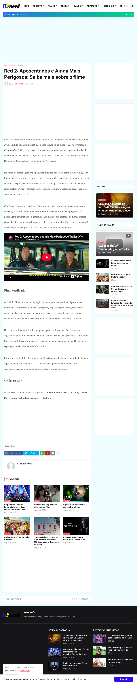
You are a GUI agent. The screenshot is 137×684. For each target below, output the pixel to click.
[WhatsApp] (42, 453)
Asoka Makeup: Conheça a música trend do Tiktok (120, 648)
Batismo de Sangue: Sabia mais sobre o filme (45, 505)
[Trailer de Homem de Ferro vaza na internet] (54, 666)
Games (77, 6)
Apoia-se (15, 15)
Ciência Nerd (24, 463)
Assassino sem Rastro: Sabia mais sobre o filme (74, 538)
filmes (20, 65)
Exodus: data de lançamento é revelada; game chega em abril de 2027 (122, 304)
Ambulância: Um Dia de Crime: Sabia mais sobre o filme (121, 288)
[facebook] (122, 14)
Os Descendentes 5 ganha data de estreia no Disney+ (120, 636)
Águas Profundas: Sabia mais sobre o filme (74, 505)
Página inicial (10, 65)
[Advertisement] (68, 40)
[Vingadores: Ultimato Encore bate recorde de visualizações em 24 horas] (54, 652)
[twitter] (126, 14)
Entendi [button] (123, 679)
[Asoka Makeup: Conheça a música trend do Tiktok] (99, 650)
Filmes (51, 6)
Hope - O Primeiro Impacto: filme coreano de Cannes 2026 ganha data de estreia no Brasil (46, 541)
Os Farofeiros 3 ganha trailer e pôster (17, 538)
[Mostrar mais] (58, 453)
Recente (37, 6)
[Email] (52, 453)
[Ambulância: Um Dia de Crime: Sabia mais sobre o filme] (102, 289)
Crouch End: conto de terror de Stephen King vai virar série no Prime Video (75, 637)
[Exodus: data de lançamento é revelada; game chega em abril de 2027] (102, 303)
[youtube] (131, 14)
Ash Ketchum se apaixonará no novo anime (120, 660)
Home (26, 6)
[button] (125, 6)
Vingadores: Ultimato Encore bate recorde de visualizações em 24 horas (16, 507)
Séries (64, 6)
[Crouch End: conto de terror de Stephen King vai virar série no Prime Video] (54, 638)
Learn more (25, 670)
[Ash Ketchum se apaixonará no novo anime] (99, 662)
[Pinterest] (47, 453)
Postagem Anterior (14, 599)
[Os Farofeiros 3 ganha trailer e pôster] (102, 277)
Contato (24, 15)
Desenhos (109, 6)
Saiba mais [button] (82, 679)
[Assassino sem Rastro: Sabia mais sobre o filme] (102, 263)
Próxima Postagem (79, 599)
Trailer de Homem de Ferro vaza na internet (75, 664)
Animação (92, 6)
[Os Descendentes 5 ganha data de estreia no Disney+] (99, 638)
